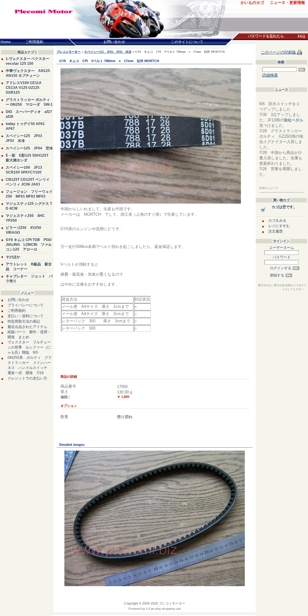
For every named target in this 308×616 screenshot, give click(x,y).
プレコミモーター (69, 51)
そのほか (13, 257)
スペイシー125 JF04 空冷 (29, 148)
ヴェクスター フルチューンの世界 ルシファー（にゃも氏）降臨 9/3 (29, 347)
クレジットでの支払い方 (27, 378)
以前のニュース (268, 187)
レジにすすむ (279, 226)
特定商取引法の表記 (24, 321)
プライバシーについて (26, 305)
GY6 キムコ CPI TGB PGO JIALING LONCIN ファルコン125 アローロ (29, 245)
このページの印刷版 (279, 52)
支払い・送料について (26, 316)
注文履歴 (275, 231)
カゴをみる (277, 220)
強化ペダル (293, 120)
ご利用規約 (17, 310)
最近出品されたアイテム (27, 327)
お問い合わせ (18, 300)
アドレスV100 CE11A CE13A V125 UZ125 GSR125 (24, 88)
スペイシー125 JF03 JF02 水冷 (107, 51)
